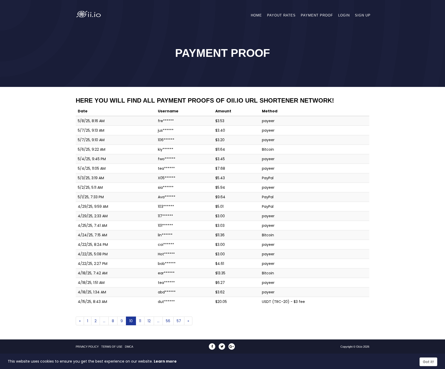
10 (131, 320)
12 (149, 320)
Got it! (428, 361)
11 (140, 320)
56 (168, 320)
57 (179, 320)
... (104, 320)
